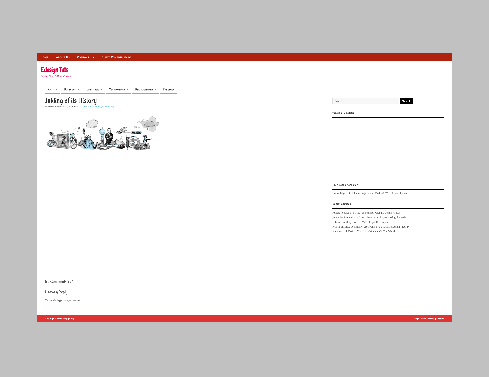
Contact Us (85, 57)
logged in (61, 300)
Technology (117, 89)
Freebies (169, 89)
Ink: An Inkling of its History (101, 106)
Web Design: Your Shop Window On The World (369, 231)
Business (70, 89)
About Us (63, 57)
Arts (51, 89)
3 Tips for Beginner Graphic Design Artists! (377, 212)
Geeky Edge (339, 193)
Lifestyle (92, 89)
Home (44, 57)
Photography (144, 89)
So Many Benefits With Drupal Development (366, 222)
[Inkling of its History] (102, 151)
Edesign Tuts (54, 70)
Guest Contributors (116, 57)
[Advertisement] (114, 26)
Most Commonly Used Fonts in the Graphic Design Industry (377, 226)
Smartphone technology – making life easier (383, 217)
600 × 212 (80, 106)
